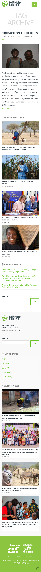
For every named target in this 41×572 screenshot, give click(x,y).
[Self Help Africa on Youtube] (28, 548)
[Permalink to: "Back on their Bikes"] (20, 56)
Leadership (6, 377)
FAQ (3, 359)
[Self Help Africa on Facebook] (15, 545)
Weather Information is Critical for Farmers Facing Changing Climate (19, 286)
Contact (5, 368)
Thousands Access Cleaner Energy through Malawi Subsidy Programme (19, 270)
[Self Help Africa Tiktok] (28, 551)
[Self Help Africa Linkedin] (13, 548)
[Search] (34, 301)
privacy (10, 556)
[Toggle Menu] (34, 4)
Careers (5, 363)
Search (5, 296)
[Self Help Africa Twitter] (13, 551)
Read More (7, 108)
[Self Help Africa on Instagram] (27, 545)
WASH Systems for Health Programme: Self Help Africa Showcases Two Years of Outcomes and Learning (19, 278)
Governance (7, 372)
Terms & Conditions (25, 556)
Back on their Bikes (22, 33)
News (4, 39)
